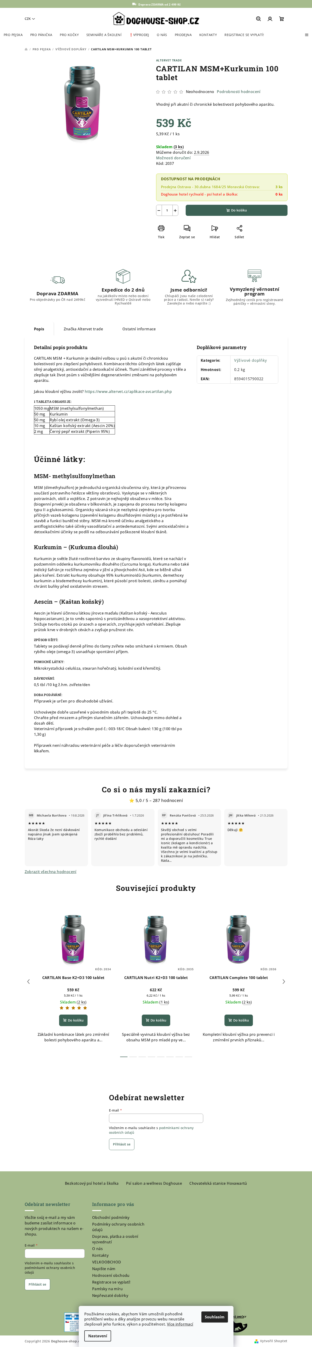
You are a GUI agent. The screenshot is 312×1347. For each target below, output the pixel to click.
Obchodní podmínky (111, 1217)
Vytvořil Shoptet (273, 1341)
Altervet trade (169, 60)
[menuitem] (13, 35)
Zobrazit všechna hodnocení (50, 871)
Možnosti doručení (173, 157)
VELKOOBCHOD (106, 1262)
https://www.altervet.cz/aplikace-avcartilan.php (128, 391)
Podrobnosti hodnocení (238, 91)
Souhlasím (214, 1317)
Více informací (180, 1324)
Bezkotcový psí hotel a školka (92, 1183)
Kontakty (100, 1255)
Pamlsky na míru (107, 1288)
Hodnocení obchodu (111, 1275)
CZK (28, 18)
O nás (97, 1248)
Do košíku (239, 210)
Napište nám (103, 1268)
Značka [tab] (83, 328)
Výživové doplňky (250, 360)
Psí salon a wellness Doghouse (154, 1183)
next (284, 981)
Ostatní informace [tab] (139, 328)
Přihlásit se (121, 1144)
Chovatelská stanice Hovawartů (218, 1183)
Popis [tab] (39, 328)
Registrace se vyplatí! (111, 1282)
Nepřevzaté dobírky (110, 1295)
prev (28, 981)
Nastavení (97, 1335)
